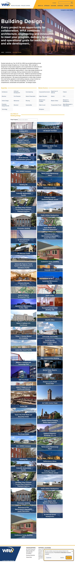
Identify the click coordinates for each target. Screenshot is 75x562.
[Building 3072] (15, 127)
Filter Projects (14, 119)
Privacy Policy (29, 557)
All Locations (28, 553)
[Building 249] (15, 179)
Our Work (53, 5)
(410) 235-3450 (29, 551)
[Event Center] (41, 291)
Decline (62, 557)
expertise (8, 52)
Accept (68, 557)
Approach (47, 5)
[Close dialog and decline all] (72, 550)
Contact (54, 3)
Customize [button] (48, 557)
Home (2, 52)
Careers (66, 5)
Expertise (60, 5)
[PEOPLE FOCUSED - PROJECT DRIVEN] (5, 6)
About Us (40, 5)
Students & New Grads (67, 10)
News (71, 5)
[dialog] (59, 555)
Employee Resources (30, 555)
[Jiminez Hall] (15, 399)
